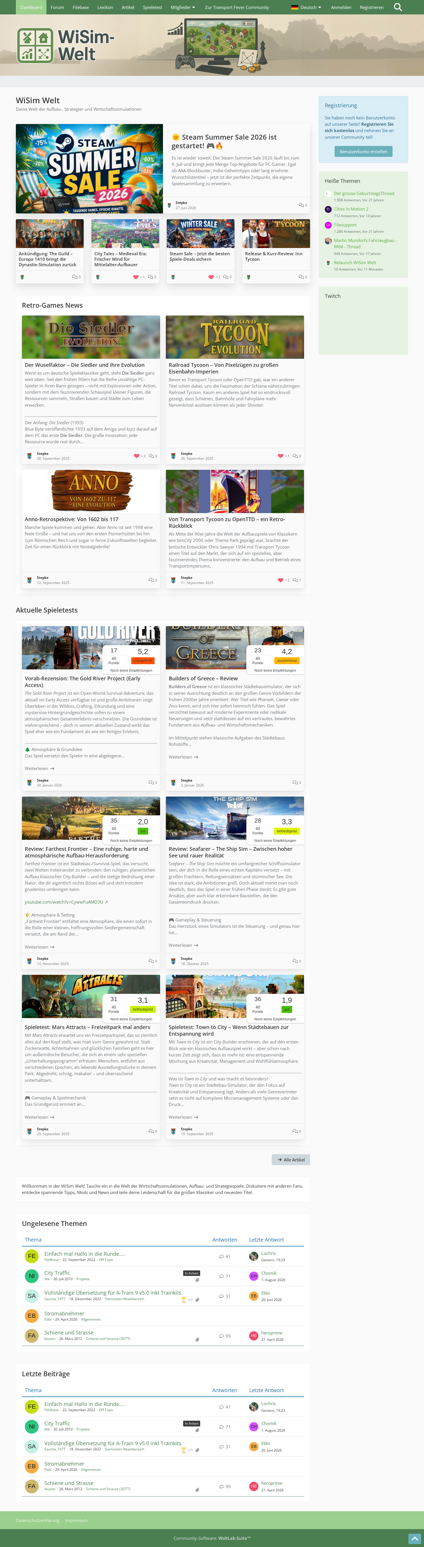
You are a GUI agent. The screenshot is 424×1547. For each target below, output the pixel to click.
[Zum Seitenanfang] (414, 1539)
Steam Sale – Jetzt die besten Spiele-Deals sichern (200, 256)
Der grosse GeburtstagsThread (364, 193)
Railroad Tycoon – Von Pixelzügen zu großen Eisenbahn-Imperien (223, 368)
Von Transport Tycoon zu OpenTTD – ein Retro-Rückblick (227, 522)
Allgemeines (91, 1319)
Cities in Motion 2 (351, 209)
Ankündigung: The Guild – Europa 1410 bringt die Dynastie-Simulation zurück (47, 259)
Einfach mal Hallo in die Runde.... (84, 1253)
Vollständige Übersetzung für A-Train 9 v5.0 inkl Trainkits (112, 1292)
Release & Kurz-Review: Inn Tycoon (274, 256)
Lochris (268, 1253)
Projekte (83, 1278)
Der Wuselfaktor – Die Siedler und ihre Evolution (85, 364)
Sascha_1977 (54, 1298)
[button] (307, 7)
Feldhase (51, 1259)
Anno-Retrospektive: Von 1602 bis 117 (71, 519)
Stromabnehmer (64, 1313)
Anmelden (341, 7)
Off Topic (106, 1259)
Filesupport (345, 225)
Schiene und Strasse (68, 1332)
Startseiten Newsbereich (124, 1298)
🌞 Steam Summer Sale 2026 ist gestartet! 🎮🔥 (224, 141)
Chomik (269, 1273)
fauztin (49, 1338)
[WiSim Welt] (212, 45)
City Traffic (57, 1272)
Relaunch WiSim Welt (355, 262)
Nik (47, 1278)
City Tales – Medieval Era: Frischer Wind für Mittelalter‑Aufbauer (120, 259)
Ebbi (265, 1293)
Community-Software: (212, 1538)
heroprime (271, 1333)
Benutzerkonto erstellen (363, 151)
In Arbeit (191, 1273)
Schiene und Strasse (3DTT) (108, 1338)
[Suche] (398, 7)
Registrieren (372, 7)
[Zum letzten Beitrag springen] (253, 1256)
